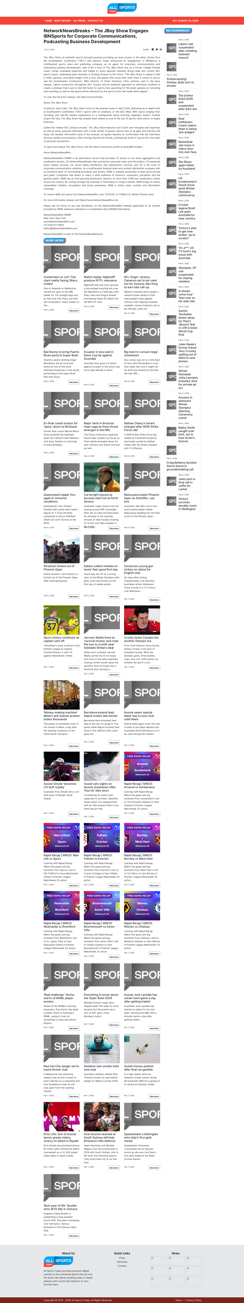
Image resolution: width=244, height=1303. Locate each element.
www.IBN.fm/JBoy (132, 146)
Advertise (122, 1261)
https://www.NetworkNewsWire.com (99, 200)
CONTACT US (95, 20)
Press (122, 1257)
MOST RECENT (62, 20)
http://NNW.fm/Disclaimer (116, 209)
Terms (178, 1300)
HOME (48, 20)
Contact (122, 1265)
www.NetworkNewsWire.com (59, 221)
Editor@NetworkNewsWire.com (60, 228)
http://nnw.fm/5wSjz (92, 97)
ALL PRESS (79, 20)
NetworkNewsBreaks (81, 161)
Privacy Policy (193, 1300)
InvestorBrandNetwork (91, 234)
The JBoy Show (52, 57)
